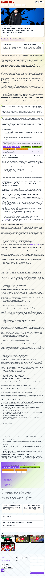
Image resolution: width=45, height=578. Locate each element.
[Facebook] (17, 558)
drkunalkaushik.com (7, 481)
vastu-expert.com (6, 475)
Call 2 (7, 564)
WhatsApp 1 (4, 567)
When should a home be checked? (8, 528)
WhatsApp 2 (10, 567)
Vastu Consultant (5, 219)
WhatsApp (41, 1)
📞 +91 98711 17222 (4, 557)
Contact (21, 562)
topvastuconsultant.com (8, 485)
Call (37, 1)
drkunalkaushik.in (6, 483)
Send (37, 573)
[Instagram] (26, 558)
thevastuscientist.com (7, 479)
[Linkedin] (21, 558)
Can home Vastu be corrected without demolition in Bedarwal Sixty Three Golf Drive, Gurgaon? (17, 497)
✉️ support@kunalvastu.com (5, 560)
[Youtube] (24, 558)
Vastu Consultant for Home (7, 38)
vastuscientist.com (7, 478)
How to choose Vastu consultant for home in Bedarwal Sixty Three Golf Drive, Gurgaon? (16, 492)
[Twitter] (19, 558)
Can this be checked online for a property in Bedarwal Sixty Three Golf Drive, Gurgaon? (18, 522)
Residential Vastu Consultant (34, 244)
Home (2, 38)
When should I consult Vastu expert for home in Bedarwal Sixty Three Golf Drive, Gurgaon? (17, 493)
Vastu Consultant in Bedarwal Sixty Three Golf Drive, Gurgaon (15, 267)
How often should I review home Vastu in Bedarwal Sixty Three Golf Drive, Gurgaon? (16, 498)
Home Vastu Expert (11, 229)
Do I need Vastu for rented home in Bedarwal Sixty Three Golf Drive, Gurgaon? (15, 500)
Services (23, 561)
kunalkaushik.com (7, 484)
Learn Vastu (27, 561)
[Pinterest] (17, 560)
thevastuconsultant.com (8, 480)
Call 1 (3, 564)
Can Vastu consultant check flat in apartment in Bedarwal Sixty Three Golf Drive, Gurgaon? (17, 502)
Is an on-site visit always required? (9, 525)
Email (3, 570)
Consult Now (17, 562)
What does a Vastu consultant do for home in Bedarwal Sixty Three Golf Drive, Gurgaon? (16, 491)
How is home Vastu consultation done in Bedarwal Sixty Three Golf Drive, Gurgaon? (15, 496)
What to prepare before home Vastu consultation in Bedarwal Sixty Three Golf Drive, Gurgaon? (17, 494)
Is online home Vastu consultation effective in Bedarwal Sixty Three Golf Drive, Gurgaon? (16, 499)
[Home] (7, 2)
